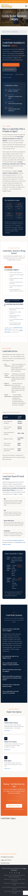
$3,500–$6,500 (20, 579)
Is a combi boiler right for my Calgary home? (10, 657)
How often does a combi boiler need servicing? (11, 685)
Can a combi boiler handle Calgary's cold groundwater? (10, 663)
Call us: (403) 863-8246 (20, 1)
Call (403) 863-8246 (12, 64)
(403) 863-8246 (14, 800)
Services (8, 31)
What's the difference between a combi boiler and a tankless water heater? (12, 677)
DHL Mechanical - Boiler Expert (9, 854)
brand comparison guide (15, 540)
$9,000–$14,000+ (20, 566)
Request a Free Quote (14, 806)
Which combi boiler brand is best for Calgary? (11, 670)
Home (3, 31)
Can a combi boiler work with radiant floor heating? (10, 692)
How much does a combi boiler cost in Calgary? (11, 629)
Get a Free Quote (9, 69)
